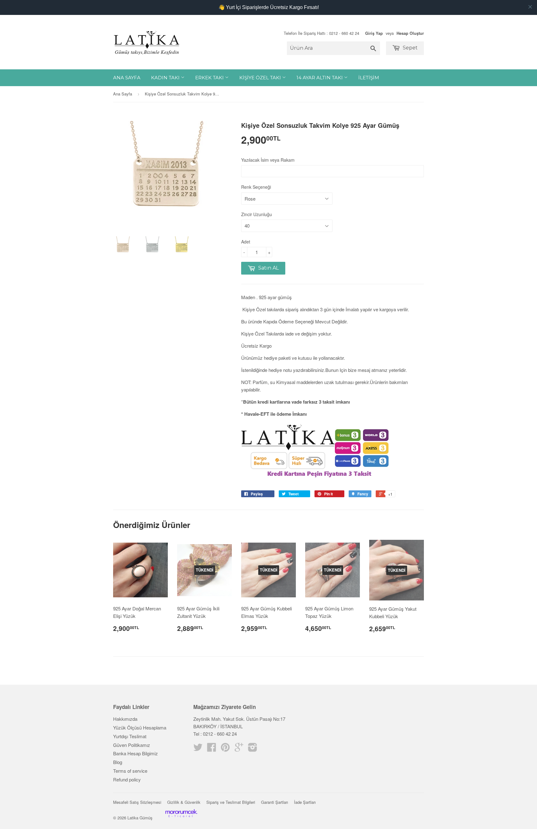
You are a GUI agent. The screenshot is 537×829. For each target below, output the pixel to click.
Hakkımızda (125, 719)
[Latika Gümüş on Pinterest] (225, 749)
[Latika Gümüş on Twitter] (198, 749)
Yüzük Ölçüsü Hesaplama (139, 727)
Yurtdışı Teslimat (129, 736)
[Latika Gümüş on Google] (239, 749)
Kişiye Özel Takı (260, 78)
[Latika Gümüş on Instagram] (252, 749)
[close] (530, 6)
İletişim (368, 78)
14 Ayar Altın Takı (320, 78)
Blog (117, 762)
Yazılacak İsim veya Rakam (268, 160)
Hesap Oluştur (410, 33)
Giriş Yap (374, 33)
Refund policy (127, 779)
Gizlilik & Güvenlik (183, 802)
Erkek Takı (210, 78)
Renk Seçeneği (256, 187)
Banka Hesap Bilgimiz (135, 753)
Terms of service (130, 770)
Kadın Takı (166, 78)
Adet (245, 242)
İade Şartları (305, 802)
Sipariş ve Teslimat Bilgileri (230, 802)
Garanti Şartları (274, 802)
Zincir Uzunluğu (256, 214)
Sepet (410, 48)
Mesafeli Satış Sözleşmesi (137, 802)
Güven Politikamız (131, 745)
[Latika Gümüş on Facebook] (211, 749)
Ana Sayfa (126, 78)
